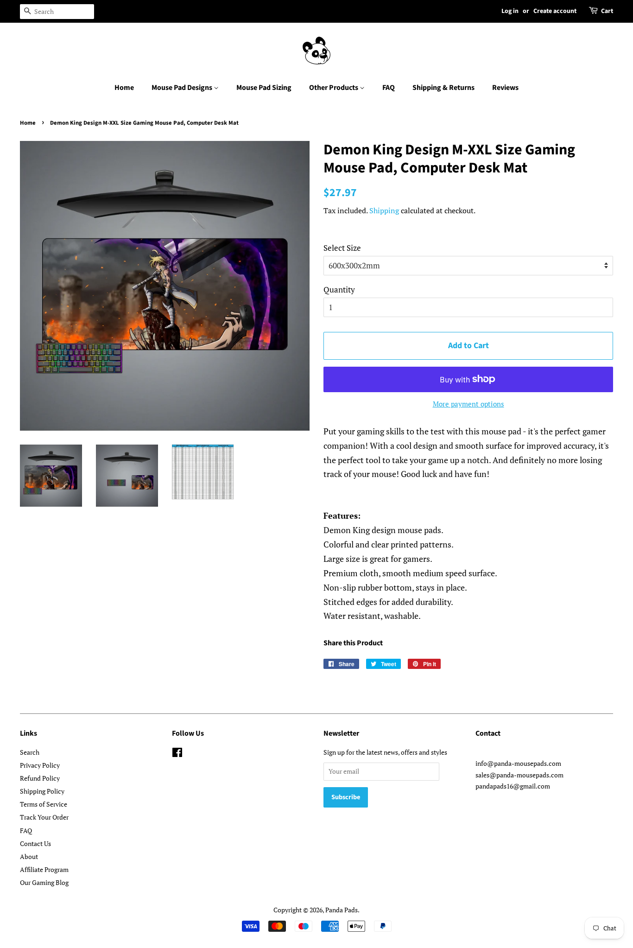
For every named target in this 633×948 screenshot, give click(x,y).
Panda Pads (341, 909)
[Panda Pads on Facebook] (177, 754)
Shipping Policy (42, 791)
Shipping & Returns (443, 88)
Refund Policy (40, 778)
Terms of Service (43, 804)
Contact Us (35, 843)
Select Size (342, 247)
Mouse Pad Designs (183, 88)
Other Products (334, 88)
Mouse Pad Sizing (263, 88)
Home (124, 88)
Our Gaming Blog (44, 882)
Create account (554, 11)
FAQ (388, 88)
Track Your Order (44, 817)
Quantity (339, 289)
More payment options (468, 403)
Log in (510, 11)
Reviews (505, 88)
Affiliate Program (44, 869)
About (29, 856)
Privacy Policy (40, 765)
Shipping (384, 210)
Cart (607, 11)
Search (29, 752)
